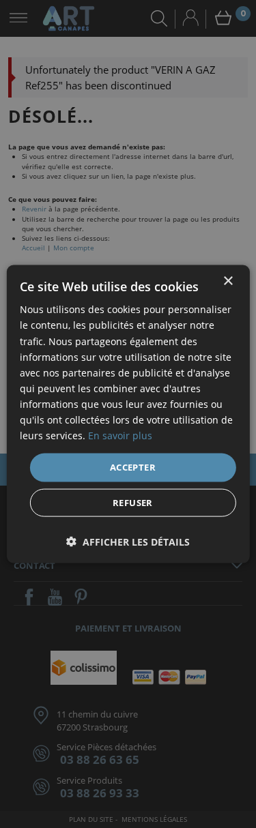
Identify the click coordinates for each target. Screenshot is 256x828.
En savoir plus (120, 435)
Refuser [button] (133, 502)
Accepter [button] (133, 467)
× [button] (228, 281)
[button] (128, 541)
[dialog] (128, 414)
